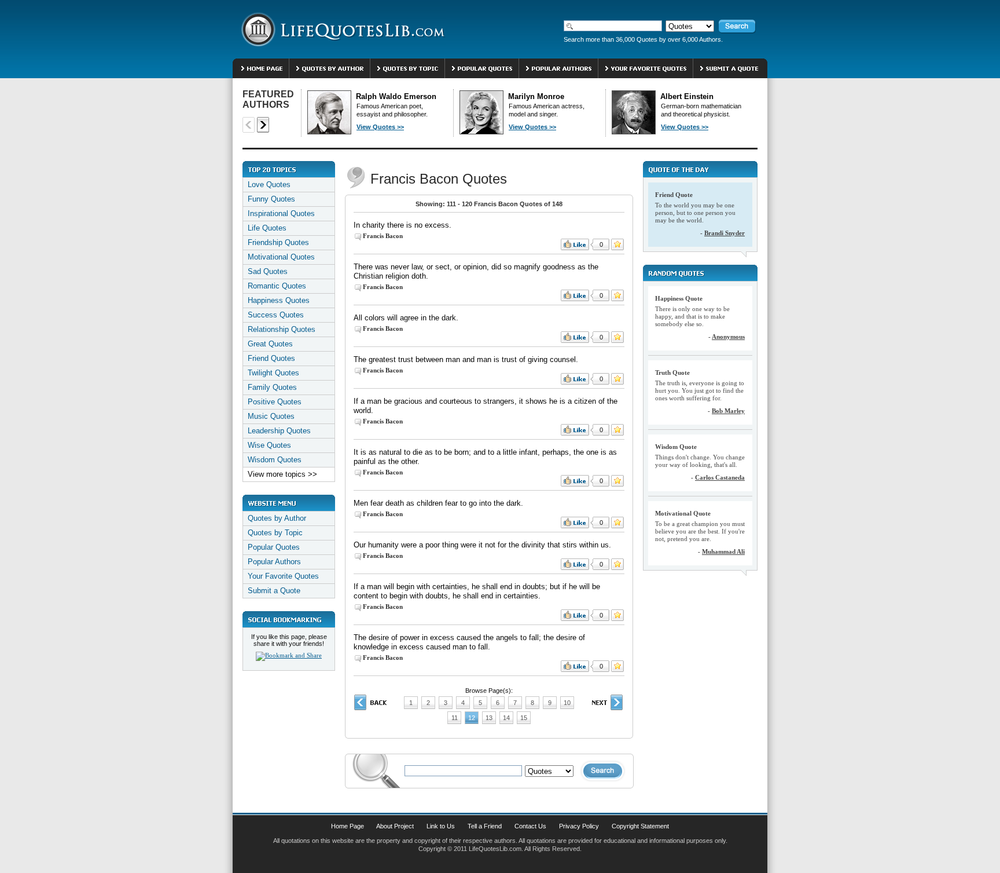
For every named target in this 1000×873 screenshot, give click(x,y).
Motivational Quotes (281, 257)
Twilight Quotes (273, 372)
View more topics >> (282, 474)
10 (567, 702)
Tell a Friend (485, 826)
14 (506, 717)
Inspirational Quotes (281, 213)
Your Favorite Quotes (283, 576)
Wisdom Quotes (275, 459)
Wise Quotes (269, 445)
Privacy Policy (579, 826)
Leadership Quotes (279, 430)
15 (523, 717)
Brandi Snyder (724, 232)
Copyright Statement (640, 826)
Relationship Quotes (281, 329)
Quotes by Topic (275, 532)
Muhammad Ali (723, 551)
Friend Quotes (271, 358)
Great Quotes (270, 343)
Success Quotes (276, 315)
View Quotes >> (380, 126)
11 (454, 717)
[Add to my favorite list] (617, 244)
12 (471, 717)
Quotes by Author (277, 518)
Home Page (347, 826)
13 (489, 717)
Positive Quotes (275, 401)
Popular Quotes (274, 547)
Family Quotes (272, 387)
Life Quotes (267, 228)
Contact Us (530, 826)
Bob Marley (728, 410)
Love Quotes (269, 184)
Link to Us (441, 826)
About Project (395, 826)
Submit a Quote (274, 590)
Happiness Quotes (279, 300)
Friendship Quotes (278, 242)
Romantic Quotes (277, 286)
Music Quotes (271, 416)
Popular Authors (274, 561)
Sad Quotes (268, 271)
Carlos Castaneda (720, 477)
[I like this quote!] (575, 244)
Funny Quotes (271, 199)
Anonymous (728, 336)
